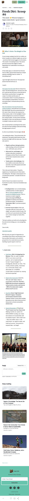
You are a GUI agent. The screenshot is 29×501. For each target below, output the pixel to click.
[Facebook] (14, 487)
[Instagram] (18, 487)
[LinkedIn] (10, 487)
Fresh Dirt (4, 7)
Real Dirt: (8, 293)
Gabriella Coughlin (7, 231)
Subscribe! (21, 2)
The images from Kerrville (8, 88)
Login (14, 2)
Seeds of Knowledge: (11, 308)
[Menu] (27, 2)
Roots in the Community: (12, 278)
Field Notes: (9, 254)
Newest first (21, 365)
